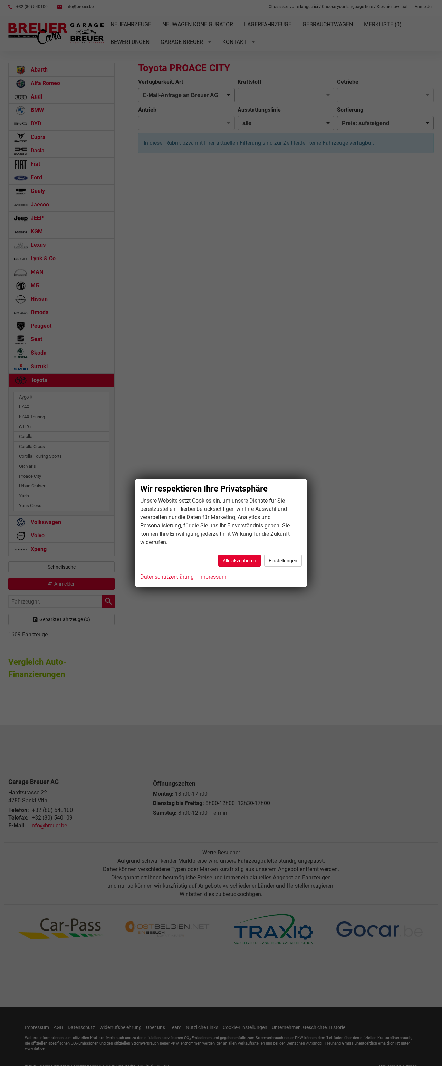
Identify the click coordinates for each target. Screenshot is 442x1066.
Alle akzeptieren (239, 560)
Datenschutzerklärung (167, 576)
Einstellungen (283, 560)
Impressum (213, 576)
